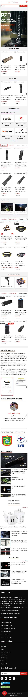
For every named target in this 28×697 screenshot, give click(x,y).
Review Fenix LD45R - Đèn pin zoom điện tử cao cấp (18, 563)
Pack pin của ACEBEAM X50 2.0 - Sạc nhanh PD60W (7, 337)
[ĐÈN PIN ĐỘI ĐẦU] (21, 207)
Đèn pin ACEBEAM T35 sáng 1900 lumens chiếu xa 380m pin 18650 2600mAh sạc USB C (7, 99)
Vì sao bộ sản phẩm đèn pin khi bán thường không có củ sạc (13, 527)
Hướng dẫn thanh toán (6, 625)
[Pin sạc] (21, 281)
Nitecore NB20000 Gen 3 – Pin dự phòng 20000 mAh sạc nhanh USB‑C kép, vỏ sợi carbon (20, 339)
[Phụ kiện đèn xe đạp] (7, 281)
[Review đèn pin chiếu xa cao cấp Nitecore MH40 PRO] (5, 573)
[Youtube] (10, 678)
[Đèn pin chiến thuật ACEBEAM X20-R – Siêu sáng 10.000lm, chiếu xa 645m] (7, 58)
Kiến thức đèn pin (14, 504)
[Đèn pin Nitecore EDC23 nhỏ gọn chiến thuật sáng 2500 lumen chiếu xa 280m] (21, 154)
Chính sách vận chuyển (6, 637)
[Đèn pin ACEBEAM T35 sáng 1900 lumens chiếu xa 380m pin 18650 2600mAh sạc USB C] (7, 88)
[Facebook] (2, 678)
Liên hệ (2, 649)
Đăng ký (23, 673)
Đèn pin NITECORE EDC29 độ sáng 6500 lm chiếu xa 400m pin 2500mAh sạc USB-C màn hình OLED (7, 166)
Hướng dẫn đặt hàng (6, 622)
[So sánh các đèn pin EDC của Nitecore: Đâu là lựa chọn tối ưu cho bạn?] (5, 534)
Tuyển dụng (3, 660)
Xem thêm (3, 145)
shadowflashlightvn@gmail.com (11, 610)
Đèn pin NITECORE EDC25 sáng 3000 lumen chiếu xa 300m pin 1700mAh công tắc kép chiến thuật (6, 191)
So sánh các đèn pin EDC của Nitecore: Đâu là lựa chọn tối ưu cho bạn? (19, 533)
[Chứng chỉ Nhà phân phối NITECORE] (21, 381)
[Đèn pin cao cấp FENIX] (7, 119)
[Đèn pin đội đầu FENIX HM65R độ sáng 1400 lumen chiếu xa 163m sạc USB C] (7, 228)
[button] (14, 460)
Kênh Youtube (4, 657)
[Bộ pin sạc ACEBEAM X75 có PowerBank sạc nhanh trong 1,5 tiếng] (21, 302)
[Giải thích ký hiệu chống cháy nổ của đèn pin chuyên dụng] (5, 542)
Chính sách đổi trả (5, 634)
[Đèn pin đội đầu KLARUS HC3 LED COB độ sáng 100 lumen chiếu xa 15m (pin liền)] (21, 254)
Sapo (17, 695)
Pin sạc (21, 286)
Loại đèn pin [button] (5, 200)
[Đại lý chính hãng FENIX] (7, 386)
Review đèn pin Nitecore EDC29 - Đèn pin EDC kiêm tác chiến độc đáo (18, 581)
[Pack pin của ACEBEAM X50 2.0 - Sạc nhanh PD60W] (7, 328)
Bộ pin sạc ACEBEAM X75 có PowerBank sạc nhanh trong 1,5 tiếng (21, 312)
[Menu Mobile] (2, 2)
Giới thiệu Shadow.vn (8, 350)
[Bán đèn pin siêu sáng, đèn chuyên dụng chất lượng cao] (13, 2)
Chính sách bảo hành (6, 631)
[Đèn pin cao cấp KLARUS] (21, 119)
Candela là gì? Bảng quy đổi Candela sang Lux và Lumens (19, 549)
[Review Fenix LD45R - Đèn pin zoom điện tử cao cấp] (5, 565)
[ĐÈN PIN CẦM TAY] (7, 207)
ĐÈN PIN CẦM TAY (7, 212)
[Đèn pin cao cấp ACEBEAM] (7, 131)
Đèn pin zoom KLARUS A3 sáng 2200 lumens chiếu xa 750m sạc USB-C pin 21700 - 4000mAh (21, 99)
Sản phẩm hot (14, 78)
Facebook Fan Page (5, 652)
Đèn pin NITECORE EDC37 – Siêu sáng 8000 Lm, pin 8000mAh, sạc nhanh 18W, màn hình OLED (21, 69)
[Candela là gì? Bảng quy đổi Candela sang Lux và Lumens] (5, 551)
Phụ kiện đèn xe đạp (7, 286)
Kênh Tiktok (3, 655)
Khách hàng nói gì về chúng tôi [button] (11, 399)
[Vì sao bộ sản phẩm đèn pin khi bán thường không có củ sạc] (14, 517)
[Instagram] (14, 678)
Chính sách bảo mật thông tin (8, 628)
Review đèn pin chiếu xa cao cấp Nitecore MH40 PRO (19, 572)
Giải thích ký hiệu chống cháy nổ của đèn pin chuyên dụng (19, 541)
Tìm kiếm (23, 6)
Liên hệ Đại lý (4, 663)
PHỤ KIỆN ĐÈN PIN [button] (14, 274)
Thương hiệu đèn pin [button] (8, 112)
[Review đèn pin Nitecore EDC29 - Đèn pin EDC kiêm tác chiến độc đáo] (5, 582)
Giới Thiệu (3, 646)
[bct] (14, 683)
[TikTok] (6, 678)
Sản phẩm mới (14, 48)
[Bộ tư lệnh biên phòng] (7, 440)
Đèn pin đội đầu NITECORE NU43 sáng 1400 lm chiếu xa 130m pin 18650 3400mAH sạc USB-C (21, 240)
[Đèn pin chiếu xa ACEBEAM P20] (14, 29)
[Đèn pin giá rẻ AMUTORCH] (21, 131)
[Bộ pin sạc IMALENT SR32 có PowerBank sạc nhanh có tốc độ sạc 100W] (7, 302)
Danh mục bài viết (14, 500)
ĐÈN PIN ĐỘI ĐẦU (21, 212)
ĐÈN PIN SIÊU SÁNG (14, 108)
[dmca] (14, 687)
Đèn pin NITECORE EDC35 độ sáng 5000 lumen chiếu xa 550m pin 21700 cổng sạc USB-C (20, 191)
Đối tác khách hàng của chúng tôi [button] (13, 432)
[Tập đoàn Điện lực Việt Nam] (21, 440)
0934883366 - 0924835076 (13, 613)
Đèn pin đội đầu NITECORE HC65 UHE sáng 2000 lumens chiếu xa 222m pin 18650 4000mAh (7, 265)
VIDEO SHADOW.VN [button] (6, 451)
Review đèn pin (14, 557)
